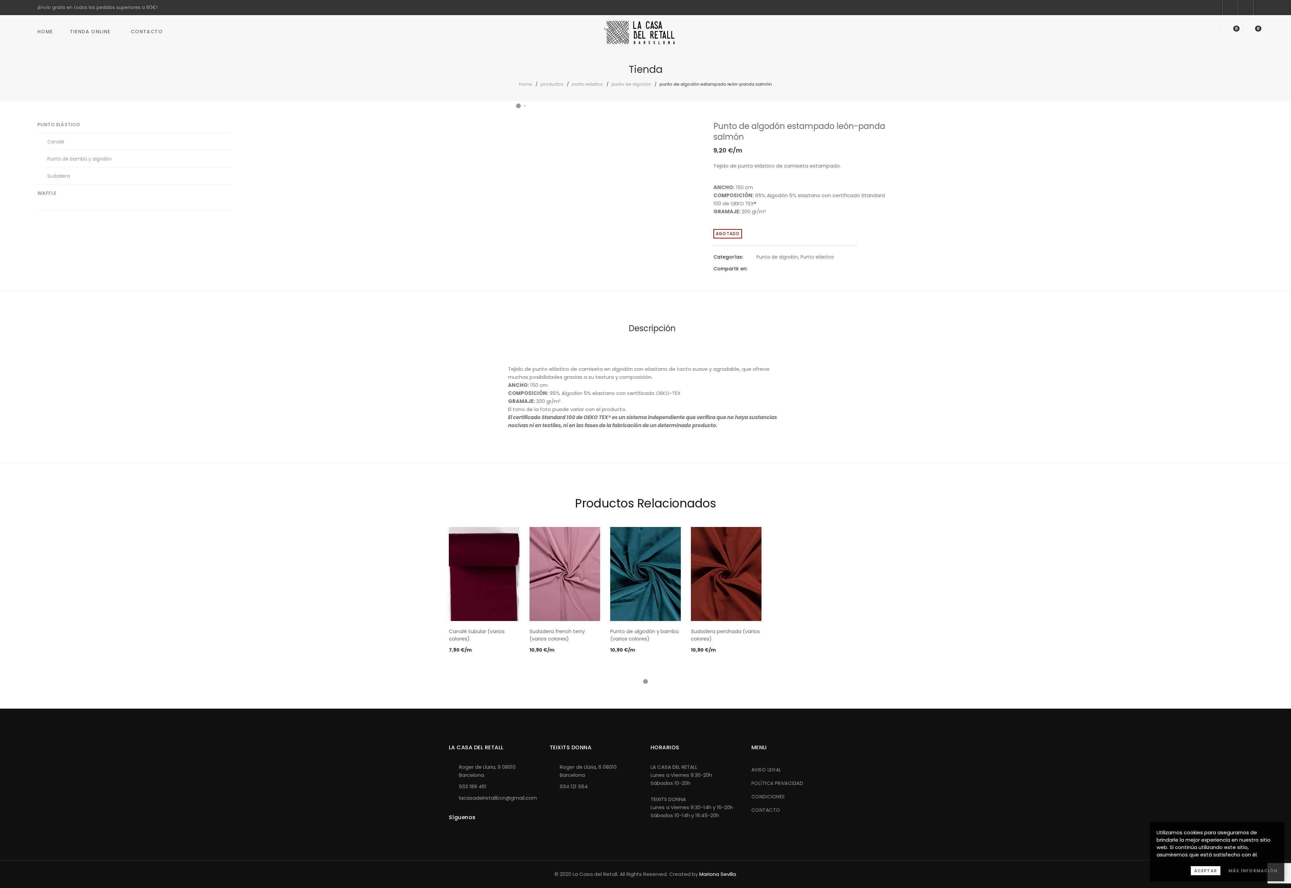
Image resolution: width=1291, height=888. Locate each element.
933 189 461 (472, 786)
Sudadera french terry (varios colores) (557, 635)
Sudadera (58, 176)
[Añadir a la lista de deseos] (681, 133)
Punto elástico (587, 84)
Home (45, 31)
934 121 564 (574, 786)
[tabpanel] (484, 590)
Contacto (147, 31)
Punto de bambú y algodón (79, 159)
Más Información (1253, 871)
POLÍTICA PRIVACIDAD (777, 783)
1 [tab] (645, 681)
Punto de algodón (631, 84)
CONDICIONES (768, 796)
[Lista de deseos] (1230, 31)
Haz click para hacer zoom (681, 149)
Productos (552, 84)
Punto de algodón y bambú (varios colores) (644, 635)
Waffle (46, 193)
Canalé (55, 141)
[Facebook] (758, 268)
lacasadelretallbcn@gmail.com (498, 797)
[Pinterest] (783, 268)
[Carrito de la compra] (1251, 31)
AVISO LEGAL (766, 769)
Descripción (652, 328)
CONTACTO (765, 810)
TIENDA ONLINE (90, 31)
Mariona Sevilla (717, 874)
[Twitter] (771, 268)
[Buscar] (1191, 31)
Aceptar (1205, 871)
